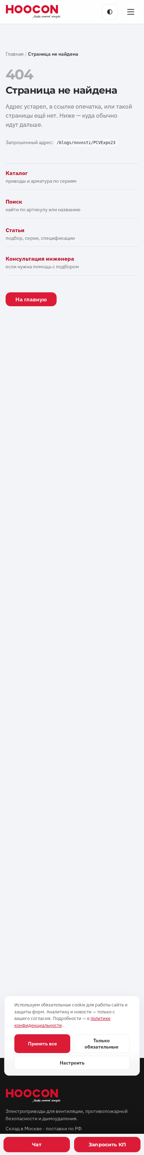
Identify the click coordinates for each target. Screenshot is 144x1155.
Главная (14, 54)
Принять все (42, 1044)
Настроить (72, 1063)
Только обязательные (101, 1043)
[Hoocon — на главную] (33, 12)
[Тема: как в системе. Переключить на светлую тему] (109, 11)
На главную (31, 299)
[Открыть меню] (130, 11)
